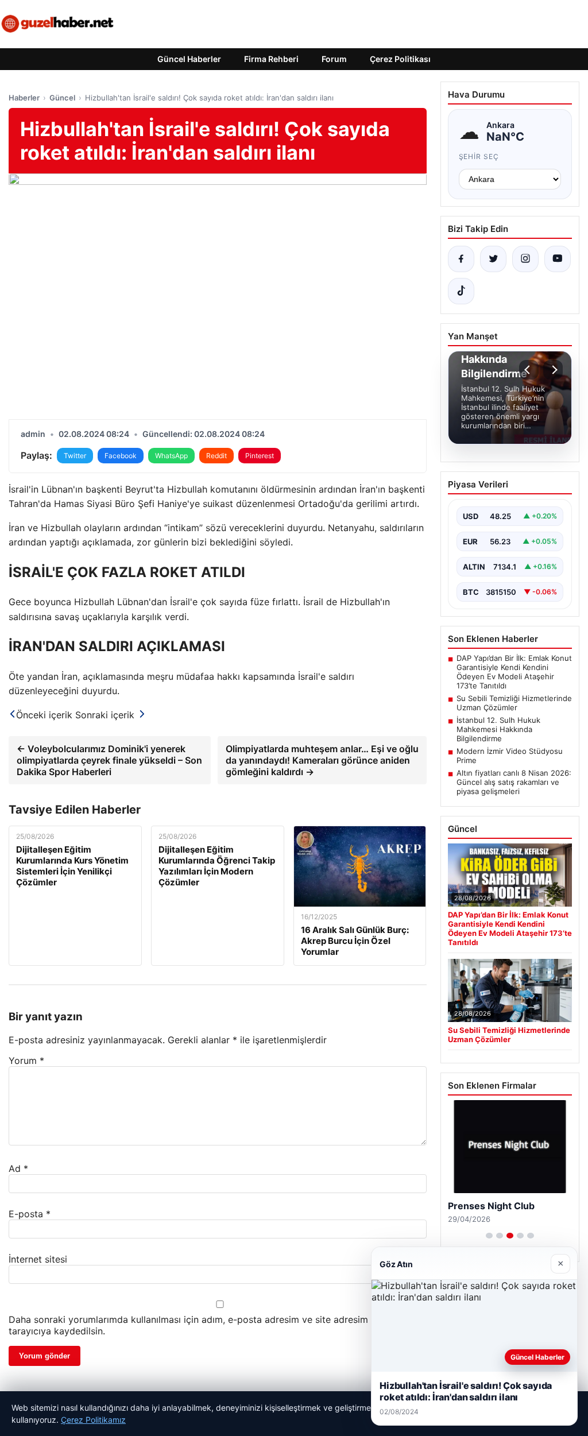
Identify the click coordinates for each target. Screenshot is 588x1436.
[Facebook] (461, 259)
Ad (18, 1168)
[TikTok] (461, 291)
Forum (334, 59)
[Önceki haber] (529, 370)
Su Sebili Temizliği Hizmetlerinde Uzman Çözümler (514, 703)
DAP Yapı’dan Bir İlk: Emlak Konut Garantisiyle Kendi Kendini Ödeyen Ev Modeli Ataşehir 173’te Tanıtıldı (514, 671)
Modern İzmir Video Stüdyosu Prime (510, 755)
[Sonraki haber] (553, 370)
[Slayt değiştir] (489, 1235)
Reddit (216, 455)
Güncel (62, 97)
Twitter (75, 455)
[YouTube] (557, 259)
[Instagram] (525, 259)
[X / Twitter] (493, 259)
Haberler (24, 97)
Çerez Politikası (400, 59)
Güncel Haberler (189, 59)
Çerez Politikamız (93, 1420)
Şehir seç (479, 156)
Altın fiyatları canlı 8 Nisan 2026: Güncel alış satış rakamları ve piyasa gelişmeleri (514, 782)
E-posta (30, 1214)
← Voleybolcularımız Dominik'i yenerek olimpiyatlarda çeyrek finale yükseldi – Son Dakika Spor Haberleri (109, 760)
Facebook (121, 455)
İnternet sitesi (38, 1259)
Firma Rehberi (271, 59)
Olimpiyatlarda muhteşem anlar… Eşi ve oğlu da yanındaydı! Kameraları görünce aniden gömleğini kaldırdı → (322, 760)
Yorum (26, 1060)
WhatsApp (171, 455)
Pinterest (259, 455)
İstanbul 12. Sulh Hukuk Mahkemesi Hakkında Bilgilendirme (498, 729)
